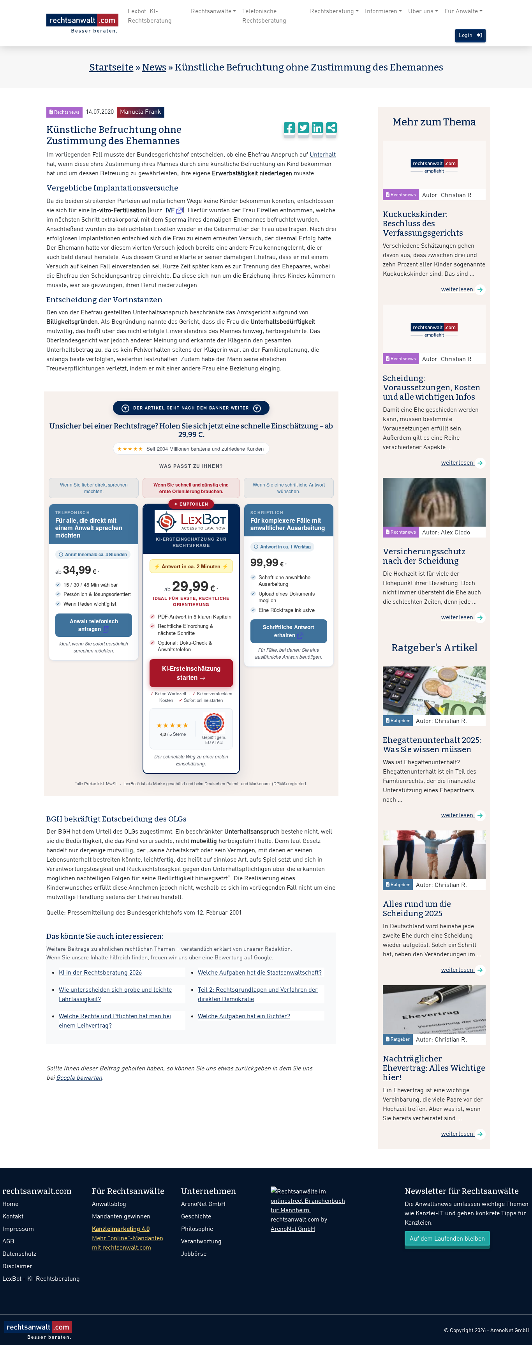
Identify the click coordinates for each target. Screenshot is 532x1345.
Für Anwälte (461, 11)
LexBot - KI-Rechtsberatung (41, 1278)
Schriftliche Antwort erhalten (288, 630)
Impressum (18, 1228)
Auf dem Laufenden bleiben (447, 1238)
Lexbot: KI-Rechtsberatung (150, 15)
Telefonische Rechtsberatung (264, 15)
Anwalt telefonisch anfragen (94, 625)
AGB (8, 1241)
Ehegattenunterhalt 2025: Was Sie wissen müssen (432, 744)
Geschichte (196, 1216)
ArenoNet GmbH (203, 1204)
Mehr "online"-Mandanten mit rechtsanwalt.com (127, 1238)
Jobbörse (193, 1253)
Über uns (420, 11)
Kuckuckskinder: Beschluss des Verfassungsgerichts (423, 224)
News (154, 67)
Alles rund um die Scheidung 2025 (417, 908)
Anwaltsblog (109, 1204)
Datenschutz (19, 1253)
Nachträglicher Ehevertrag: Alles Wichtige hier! (434, 1068)
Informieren (381, 11)
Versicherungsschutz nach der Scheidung (424, 556)
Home (10, 1204)
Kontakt (12, 1216)
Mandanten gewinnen (121, 1216)
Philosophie (197, 1228)
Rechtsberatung (332, 11)
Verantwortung (201, 1241)
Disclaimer (17, 1266)
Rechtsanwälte (211, 11)
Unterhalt (323, 154)
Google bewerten (79, 1077)
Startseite (111, 67)
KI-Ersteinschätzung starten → (191, 673)
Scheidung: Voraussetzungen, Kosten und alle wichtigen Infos (432, 388)
